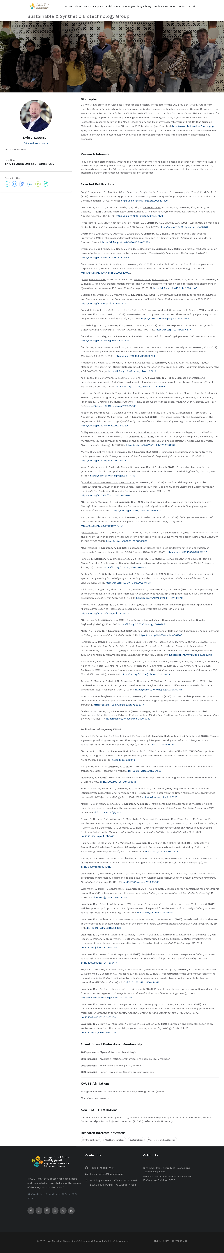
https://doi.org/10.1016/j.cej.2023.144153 (112, 475)
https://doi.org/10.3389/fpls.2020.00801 (128, 718)
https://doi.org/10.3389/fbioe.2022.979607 (137, 510)
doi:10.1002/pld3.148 (123, 759)
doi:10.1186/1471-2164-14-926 (142, 982)
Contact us (184, 6)
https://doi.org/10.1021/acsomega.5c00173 (184, 227)
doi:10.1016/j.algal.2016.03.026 (103, 927)
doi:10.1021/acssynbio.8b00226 (159, 797)
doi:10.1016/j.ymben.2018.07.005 (141, 882)
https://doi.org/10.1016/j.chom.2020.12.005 (146, 674)
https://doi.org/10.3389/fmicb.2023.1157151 (150, 445)
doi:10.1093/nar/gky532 (107, 812)
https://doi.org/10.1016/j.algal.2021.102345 (159, 689)
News (87, 6)
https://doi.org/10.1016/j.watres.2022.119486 (140, 386)
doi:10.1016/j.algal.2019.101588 (144, 770)
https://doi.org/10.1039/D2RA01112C (187, 552)
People (97, 6)
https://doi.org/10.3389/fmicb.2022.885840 (105, 495)
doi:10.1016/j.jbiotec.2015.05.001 (99, 947)
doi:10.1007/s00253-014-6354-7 (99, 962)
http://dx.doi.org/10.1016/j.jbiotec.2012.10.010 (106, 997)
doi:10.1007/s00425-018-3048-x (118, 781)
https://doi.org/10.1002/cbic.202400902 (103, 303)
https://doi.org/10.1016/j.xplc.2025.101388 (144, 200)
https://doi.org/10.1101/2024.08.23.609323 (126, 242)
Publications (113, 6)
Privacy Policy (161, 1240)
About (78, 6)
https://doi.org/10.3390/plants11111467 (125, 567)
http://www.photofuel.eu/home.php (192, 126)
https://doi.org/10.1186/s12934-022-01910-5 (160, 597)
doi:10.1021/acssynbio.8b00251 (98, 836)
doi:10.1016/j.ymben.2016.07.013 (155, 912)
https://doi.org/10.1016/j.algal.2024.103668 (165, 318)
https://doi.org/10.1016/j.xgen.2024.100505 (105, 340)
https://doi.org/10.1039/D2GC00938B (127, 541)
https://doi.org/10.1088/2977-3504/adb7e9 (105, 257)
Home (68, 6)
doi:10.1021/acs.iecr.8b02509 (161, 851)
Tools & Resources (164, 6)
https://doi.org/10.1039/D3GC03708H (136, 356)
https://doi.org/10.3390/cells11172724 (102, 525)
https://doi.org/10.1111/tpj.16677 (173, 329)
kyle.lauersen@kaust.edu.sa (106, 1174)
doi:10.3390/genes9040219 (96, 866)
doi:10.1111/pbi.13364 (162, 744)
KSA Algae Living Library (137, 6)
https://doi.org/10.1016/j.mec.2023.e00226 (105, 425)
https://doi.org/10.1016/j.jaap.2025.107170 (139, 215)
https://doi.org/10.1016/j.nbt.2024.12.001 (175, 288)
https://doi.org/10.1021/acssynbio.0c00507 (105, 613)
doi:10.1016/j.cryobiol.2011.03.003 (100, 1032)
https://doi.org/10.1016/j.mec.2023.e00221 (104, 460)
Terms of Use (179, 1240)
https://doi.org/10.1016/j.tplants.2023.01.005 (111, 406)
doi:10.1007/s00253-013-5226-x (98, 1017)
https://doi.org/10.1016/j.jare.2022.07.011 (128, 582)
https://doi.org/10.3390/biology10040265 (141, 624)
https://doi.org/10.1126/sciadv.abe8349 (191, 654)
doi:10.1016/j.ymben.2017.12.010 (109, 897)
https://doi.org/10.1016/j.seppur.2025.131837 (105, 272)
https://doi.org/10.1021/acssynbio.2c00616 (132, 371)
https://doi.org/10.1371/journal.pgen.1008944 (118, 704)
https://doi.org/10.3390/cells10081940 (160, 635)
